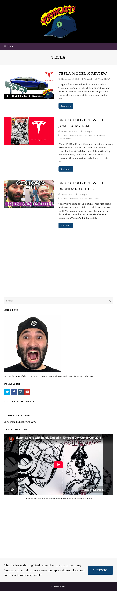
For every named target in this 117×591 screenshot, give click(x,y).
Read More (65, 106)
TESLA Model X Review (82, 73)
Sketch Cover (85, 135)
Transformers (65, 138)
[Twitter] (7, 392)
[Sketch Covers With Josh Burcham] (29, 131)
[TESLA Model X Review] (29, 85)
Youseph (88, 79)
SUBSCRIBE (100, 570)
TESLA (107, 79)
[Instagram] (21, 392)
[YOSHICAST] (59, 21)
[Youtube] (27, 392)
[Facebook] (14, 392)
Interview (73, 135)
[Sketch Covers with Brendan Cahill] (29, 194)
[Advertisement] (24, 272)
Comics (64, 135)
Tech (100, 79)
